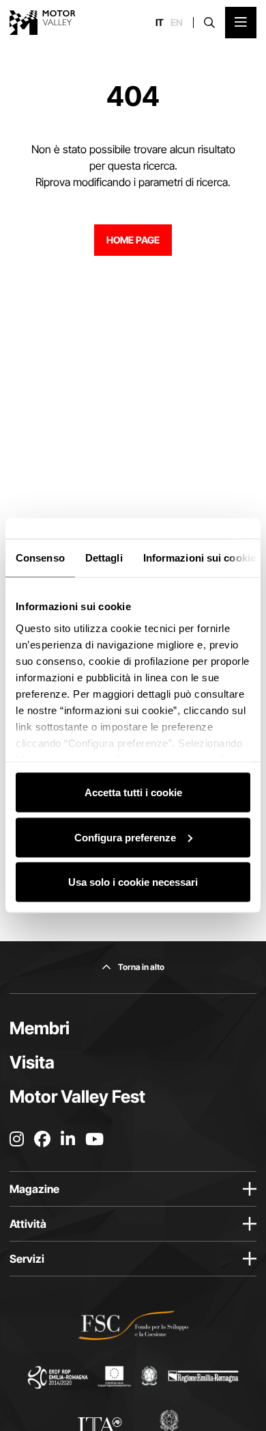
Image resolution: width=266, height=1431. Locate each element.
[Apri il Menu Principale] (240, 22)
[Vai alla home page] (43, 22)
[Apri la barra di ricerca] (209, 22)
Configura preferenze (125, 837)
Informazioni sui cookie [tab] (199, 558)
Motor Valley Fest (77, 1096)
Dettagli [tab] (104, 558)
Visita (32, 1062)
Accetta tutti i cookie (133, 792)
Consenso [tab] (40, 558)
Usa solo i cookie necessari (133, 882)
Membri (40, 1028)
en (177, 22)
